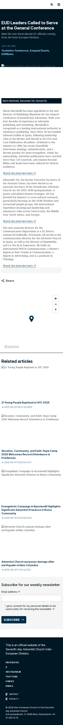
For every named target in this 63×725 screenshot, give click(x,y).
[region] (31, 322)
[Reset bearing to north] (55, 309)
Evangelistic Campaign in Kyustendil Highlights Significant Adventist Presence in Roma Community (31, 510)
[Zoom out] (55, 304)
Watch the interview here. (18, 173)
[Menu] (59, 4)
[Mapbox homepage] (11, 347)
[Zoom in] (55, 298)
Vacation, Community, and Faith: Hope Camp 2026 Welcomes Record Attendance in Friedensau (29, 454)
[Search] (52, 4)
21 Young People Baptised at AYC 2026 (25, 402)
